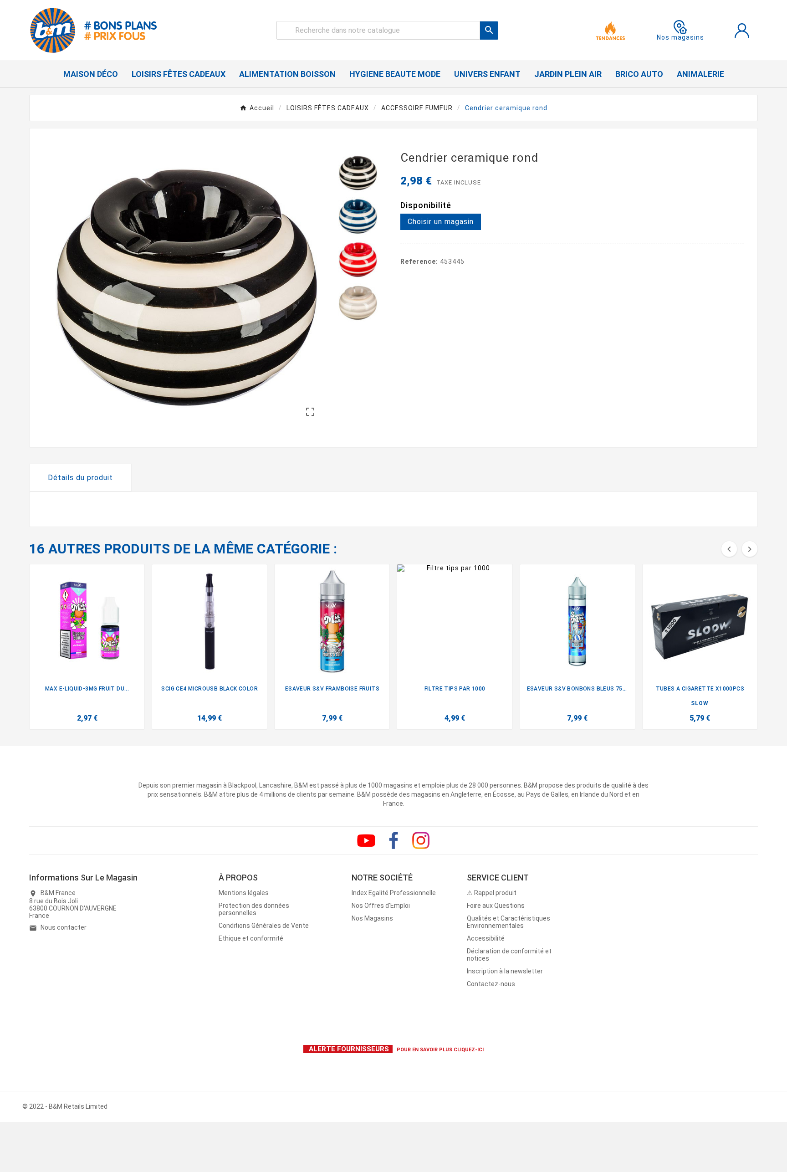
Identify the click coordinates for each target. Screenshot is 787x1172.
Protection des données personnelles (254, 909)
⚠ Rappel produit (491, 892)
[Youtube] (366, 840)
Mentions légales (244, 892)
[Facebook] (393, 840)
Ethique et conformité (251, 938)
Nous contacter (64, 927)
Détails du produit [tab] (80, 477)
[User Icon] (742, 30)
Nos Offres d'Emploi (381, 905)
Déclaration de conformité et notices (509, 954)
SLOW (700, 703)
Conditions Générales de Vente (264, 925)
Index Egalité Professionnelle (394, 892)
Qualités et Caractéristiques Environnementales (508, 922)
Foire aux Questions (496, 905)
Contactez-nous (491, 984)
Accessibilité (486, 938)
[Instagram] (421, 840)
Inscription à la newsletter (505, 971)
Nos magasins (680, 37)
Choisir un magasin (441, 221)
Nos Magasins (372, 918)
